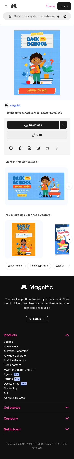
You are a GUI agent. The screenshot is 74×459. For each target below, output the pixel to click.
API (6, 393)
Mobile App (10, 388)
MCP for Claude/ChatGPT (20, 369)
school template (39, 265)
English (37, 319)
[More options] (56, 148)
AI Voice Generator (15, 360)
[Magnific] (37, 288)
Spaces (8, 341)
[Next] (69, 186)
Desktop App (15, 383)
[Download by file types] (63, 125)
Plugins (11, 379)
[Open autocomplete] (8, 16)
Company (11, 418)
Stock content (12, 365)
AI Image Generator (16, 351)
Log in (64, 6)
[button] (37, 319)
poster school (15, 265)
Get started (12, 407)
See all (35, 162)
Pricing (50, 6)
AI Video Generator (15, 355)
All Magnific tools (14, 397)
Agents (11, 374)
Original (24, 33)
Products (10, 335)
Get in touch (12, 429)
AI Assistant (11, 346)
